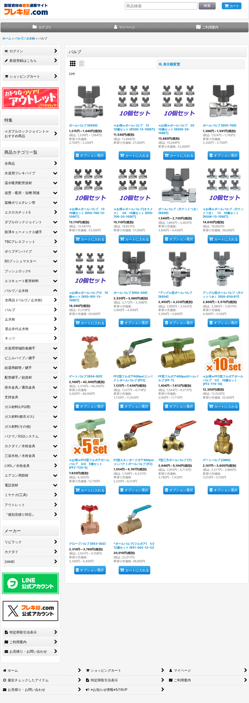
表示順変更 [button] (171, 64)
